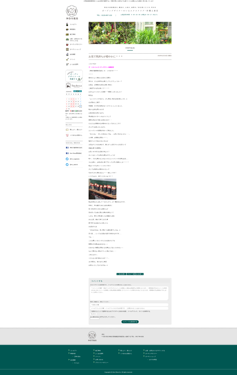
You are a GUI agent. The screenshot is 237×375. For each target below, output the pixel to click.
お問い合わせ (99, 359)
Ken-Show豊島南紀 (76, 153)
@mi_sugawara (74, 159)
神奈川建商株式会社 (76, 147)
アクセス (76, 363)
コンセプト (73, 24)
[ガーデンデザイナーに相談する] (74, 82)
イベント (72, 59)
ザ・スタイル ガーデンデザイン (98, 67)
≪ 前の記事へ (121, 274)
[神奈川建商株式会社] (73, 12)
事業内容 (73, 353)
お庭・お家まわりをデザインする (76, 39)
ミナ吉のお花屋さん (76, 135)
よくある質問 (74, 64)
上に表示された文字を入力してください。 (103, 317)
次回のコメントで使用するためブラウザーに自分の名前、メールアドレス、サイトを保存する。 (121, 311)
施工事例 (72, 34)
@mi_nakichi (74, 164)
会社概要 (72, 54)
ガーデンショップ (75, 49)
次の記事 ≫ (139, 274)
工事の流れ (77, 356)
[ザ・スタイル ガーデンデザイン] (74, 88)
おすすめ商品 (153, 359)
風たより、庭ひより (76, 129)
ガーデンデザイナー (76, 44)
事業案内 (72, 29)
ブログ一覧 (130, 274)
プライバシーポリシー (101, 362)
